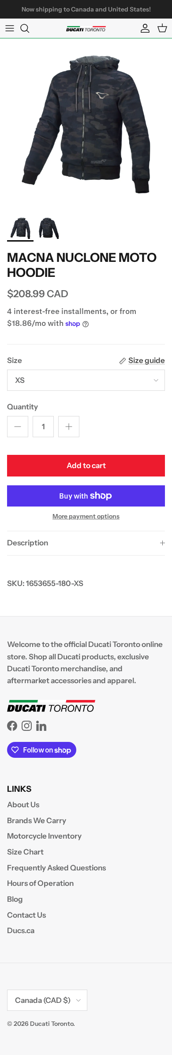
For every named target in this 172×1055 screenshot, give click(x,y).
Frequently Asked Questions (56, 867)
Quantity (22, 406)
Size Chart (25, 851)
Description (27, 542)
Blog (15, 899)
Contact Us (26, 915)
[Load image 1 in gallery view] (86, 124)
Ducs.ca (20, 930)
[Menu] (9, 28)
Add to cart (86, 465)
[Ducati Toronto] (86, 28)
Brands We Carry (36, 820)
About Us (23, 804)
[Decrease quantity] (17, 426)
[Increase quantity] (68, 426)
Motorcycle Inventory (44, 836)
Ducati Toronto (51, 1024)
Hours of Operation (40, 883)
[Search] (29, 28)
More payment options (86, 516)
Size (14, 360)
